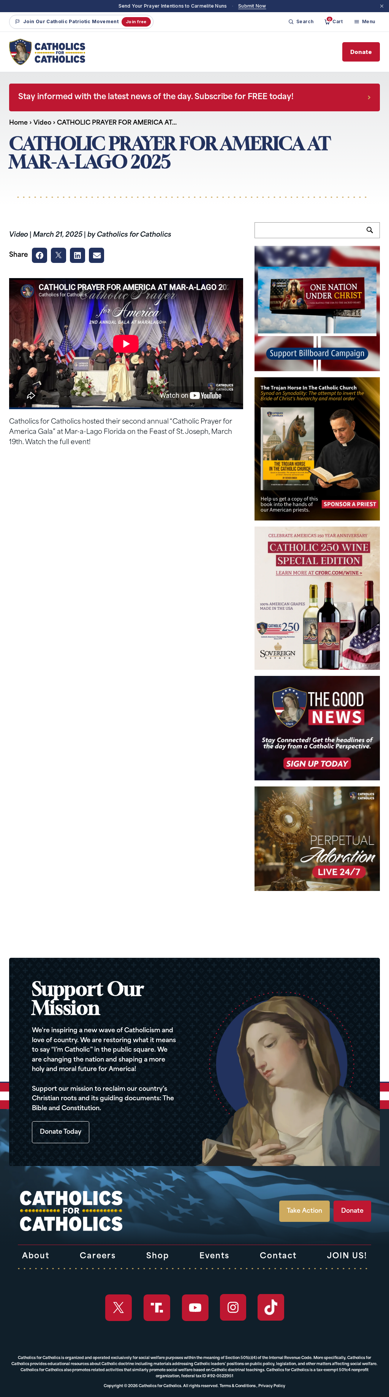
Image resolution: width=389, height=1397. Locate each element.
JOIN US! (347, 1256)
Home (18, 123)
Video (42, 123)
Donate (361, 51)
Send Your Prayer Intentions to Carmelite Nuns (173, 6)
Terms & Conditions (238, 1386)
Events (214, 1256)
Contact (278, 1256)
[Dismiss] (382, 6)
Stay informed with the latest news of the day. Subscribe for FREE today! (156, 97)
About (35, 1256)
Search (373, 234)
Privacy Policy (271, 1386)
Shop (157, 1256)
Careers (98, 1256)
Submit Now (252, 6)
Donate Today (60, 1132)
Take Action (304, 1211)
